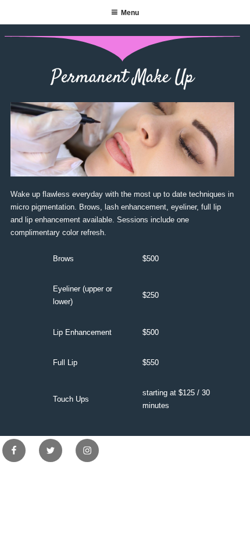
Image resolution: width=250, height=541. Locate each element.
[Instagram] (87, 450)
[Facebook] (14, 450)
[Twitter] (50, 450)
